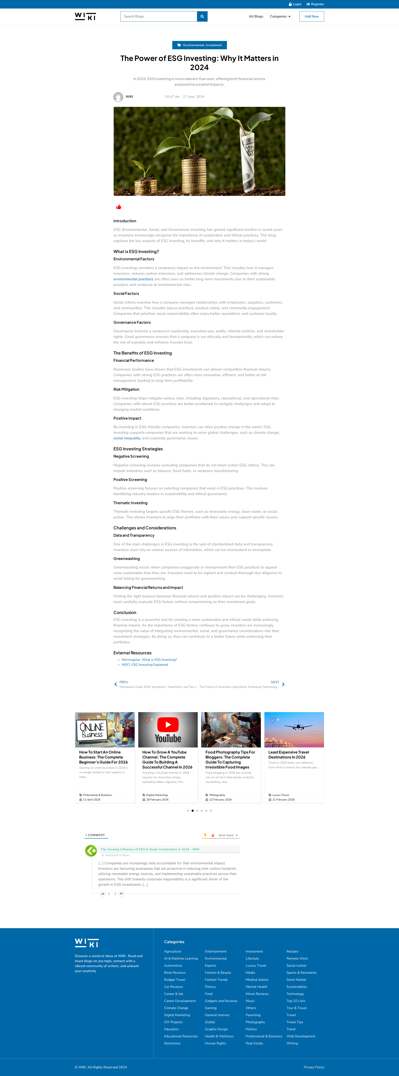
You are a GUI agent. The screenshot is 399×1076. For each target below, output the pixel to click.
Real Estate (254, 1043)
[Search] (202, 16)
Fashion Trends (216, 979)
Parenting (253, 1015)
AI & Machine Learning (181, 958)
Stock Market (296, 979)
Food (208, 994)
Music (250, 1001)
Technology (295, 994)
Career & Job (173, 994)
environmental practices (133, 279)
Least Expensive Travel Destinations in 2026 (288, 754)
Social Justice (296, 965)
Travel (291, 1015)
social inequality (126, 438)
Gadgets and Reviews (221, 1001)
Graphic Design (216, 1029)
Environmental (193, 45)
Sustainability (297, 987)
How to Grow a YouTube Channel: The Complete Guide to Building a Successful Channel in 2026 (167, 759)
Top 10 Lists (296, 1001)
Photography (217, 795)
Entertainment (216, 951)
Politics (251, 1029)
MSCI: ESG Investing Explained (145, 664)
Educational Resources (181, 1036)
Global (210, 1022)
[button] (188, 811)
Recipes (292, 951)
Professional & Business (97, 795)
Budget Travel (174, 979)
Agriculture (172, 951)
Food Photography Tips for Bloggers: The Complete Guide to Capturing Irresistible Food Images (230, 759)
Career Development (180, 1001)
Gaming (211, 1008)
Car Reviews (173, 987)
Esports (210, 965)
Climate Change (176, 1008)
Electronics (172, 1043)
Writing (292, 1043)
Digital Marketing (157, 795)
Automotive (173, 965)
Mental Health (256, 987)
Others (251, 1008)
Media (250, 972)
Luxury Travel (280, 795)
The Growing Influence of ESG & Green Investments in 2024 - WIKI (150, 849)
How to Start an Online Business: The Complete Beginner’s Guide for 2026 (103, 757)
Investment (214, 45)
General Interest (217, 1015)
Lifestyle (252, 958)
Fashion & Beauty (218, 972)
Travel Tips (295, 1022)
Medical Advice (257, 979)
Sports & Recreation (302, 972)
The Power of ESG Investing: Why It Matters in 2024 (200, 62)
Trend (291, 1029)
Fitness (210, 987)
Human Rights (215, 1043)
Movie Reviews (257, 994)
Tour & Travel (297, 1008)
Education (171, 1029)
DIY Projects (173, 1022)
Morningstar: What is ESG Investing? (149, 659)
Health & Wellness (219, 1036)
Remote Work (297, 958)
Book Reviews (175, 972)
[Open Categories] (289, 16)
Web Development (301, 1036)
